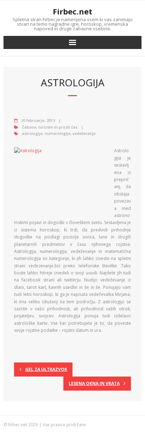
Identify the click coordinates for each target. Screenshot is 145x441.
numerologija (57, 133)
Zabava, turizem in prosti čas (49, 127)
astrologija (32, 133)
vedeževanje (83, 133)
